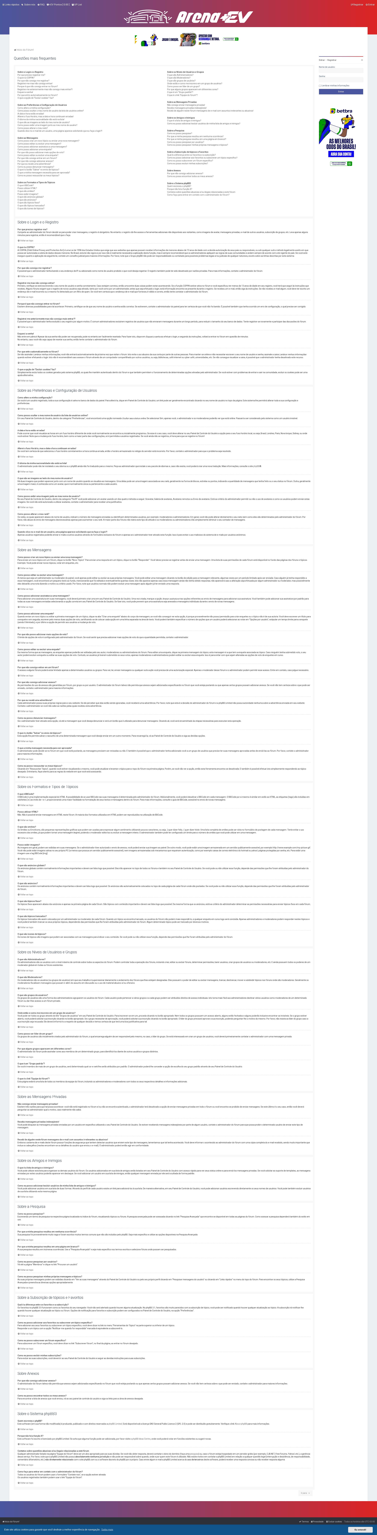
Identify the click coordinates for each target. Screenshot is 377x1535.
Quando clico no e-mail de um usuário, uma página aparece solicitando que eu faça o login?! (60, 131)
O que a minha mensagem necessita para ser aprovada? (44, 172)
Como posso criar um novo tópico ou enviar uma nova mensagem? (48, 141)
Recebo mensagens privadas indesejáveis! (186, 108)
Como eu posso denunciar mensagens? (36, 167)
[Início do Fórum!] (188, 15)
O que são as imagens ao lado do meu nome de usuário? (44, 122)
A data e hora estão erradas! (31, 114)
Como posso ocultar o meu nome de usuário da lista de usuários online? (51, 111)
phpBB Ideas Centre (141, 1439)
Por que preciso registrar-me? (31, 75)
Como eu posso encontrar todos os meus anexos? (190, 176)
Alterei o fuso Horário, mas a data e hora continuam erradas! (45, 116)
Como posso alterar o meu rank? (33, 128)
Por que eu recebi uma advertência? (34, 164)
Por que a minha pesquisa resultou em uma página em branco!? (196, 139)
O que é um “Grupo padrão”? (180, 92)
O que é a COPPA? (26, 78)
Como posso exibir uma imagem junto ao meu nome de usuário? (47, 125)
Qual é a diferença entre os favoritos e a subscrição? (191, 155)
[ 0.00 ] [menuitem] (59, 4)
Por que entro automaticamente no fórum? (38, 95)
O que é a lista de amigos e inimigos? (184, 120)
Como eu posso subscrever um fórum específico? (190, 160)
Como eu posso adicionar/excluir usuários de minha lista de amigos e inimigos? (203, 123)
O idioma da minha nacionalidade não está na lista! (41, 119)
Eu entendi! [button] (360, 1530)
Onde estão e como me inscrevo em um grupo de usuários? (194, 83)
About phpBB (241, 1424)
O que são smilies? (26, 191)
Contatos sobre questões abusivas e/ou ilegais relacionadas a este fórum (201, 192)
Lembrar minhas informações (335, 85)
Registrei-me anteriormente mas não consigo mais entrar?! (45, 89)
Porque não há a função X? (179, 189)
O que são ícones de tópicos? (31, 208)
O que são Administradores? (180, 75)
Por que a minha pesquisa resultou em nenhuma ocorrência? (195, 136)
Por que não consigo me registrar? (33, 81)
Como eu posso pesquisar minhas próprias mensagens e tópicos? (197, 145)
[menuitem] (28, 5)
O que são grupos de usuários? (181, 81)
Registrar (332, 60)
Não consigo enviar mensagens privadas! (186, 105)
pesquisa (194, 1454)
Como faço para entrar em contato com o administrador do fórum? (198, 195)
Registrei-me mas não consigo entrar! (35, 83)
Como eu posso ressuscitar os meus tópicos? (38, 175)
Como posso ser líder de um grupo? (183, 86)
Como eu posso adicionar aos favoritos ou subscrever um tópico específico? (202, 158)
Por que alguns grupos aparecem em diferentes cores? (192, 89)
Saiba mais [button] (107, 1529)
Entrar (322, 60)
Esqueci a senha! (25, 92)
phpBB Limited (115, 1424)
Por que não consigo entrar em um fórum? (37, 158)
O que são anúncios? (27, 200)
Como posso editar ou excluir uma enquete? (38, 155)
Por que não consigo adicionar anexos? (36, 161)
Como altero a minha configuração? (34, 108)
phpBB (256, 466)
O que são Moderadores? (178, 78)
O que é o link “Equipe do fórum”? (182, 95)
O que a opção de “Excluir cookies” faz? (36, 98)
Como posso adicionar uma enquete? (35, 149)
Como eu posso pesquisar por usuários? (185, 142)
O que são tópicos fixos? (29, 202)
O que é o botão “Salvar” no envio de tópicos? (38, 169)
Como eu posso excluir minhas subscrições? (187, 163)
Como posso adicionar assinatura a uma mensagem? (42, 146)
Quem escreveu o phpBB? (179, 186)
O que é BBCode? (26, 185)
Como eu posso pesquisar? (179, 133)
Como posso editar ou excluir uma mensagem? (39, 144)
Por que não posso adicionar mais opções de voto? (41, 152)
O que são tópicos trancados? (31, 205)
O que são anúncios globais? (31, 197)
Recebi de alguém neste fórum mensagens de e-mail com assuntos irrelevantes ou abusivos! (210, 111)
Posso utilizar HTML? (27, 188)
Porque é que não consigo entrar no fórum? (38, 86)
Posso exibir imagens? (28, 194)
